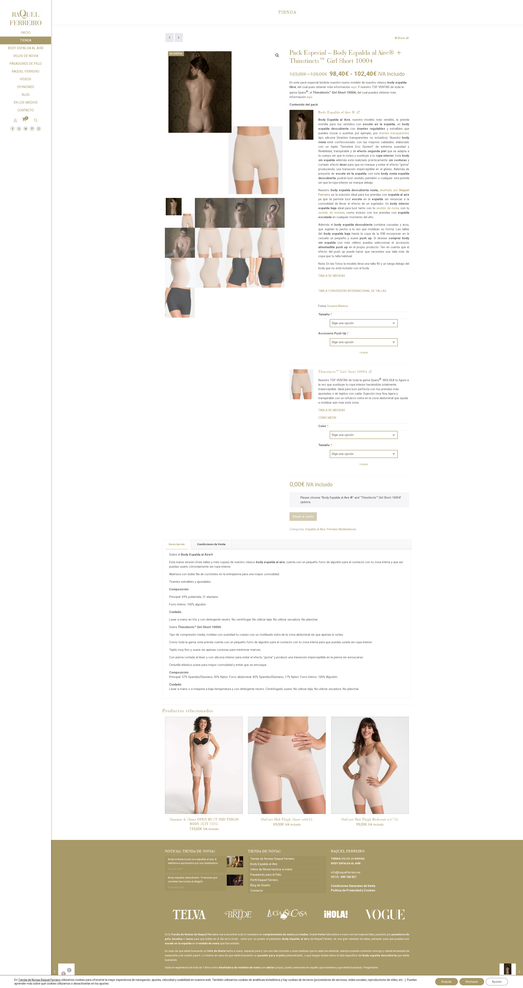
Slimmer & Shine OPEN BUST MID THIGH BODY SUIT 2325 (204, 821)
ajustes (104, 983)
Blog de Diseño (260, 885)
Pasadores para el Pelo (265, 874)
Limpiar (364, 352)
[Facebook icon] (12, 128)
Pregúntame (371, 967)
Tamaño (325, 314)
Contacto (256, 890)
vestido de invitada (331, 212)
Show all (403, 38)
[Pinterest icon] (32, 128)
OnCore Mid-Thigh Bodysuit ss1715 (370, 819)
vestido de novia (387, 208)
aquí (353, 87)
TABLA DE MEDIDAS (331, 276)
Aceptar (446, 981)
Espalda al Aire (315, 529)
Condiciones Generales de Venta (353, 886)
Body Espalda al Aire (263, 864)
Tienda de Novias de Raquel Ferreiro (194, 934)
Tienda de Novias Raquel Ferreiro (272, 859)
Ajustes (497, 981)
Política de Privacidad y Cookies (353, 890)
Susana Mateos (337, 306)
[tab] (177, 544)
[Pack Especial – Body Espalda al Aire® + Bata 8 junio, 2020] (511, 971)
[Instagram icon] (38, 128)
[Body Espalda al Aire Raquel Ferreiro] (301, 125)
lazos (189, 938)
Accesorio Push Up (333, 333)
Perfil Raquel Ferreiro (264, 880)
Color (323, 426)
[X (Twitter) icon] (19, 128)
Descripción (177, 544)
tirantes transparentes (394, 133)
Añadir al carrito (303, 516)
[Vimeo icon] (25, 128)
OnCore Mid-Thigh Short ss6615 (287, 819)
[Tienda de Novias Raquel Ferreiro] (25, 14)
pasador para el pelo (271, 955)
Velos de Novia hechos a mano (271, 869)
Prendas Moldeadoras (341, 529)
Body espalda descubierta (379, 955)
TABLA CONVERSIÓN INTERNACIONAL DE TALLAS (352, 291)
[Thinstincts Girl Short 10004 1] (301, 384)
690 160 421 (348, 877)
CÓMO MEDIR (327, 418)
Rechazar (472, 981)
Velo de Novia (216, 950)
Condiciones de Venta (211, 544)
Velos (321, 934)
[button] (277, 55)
